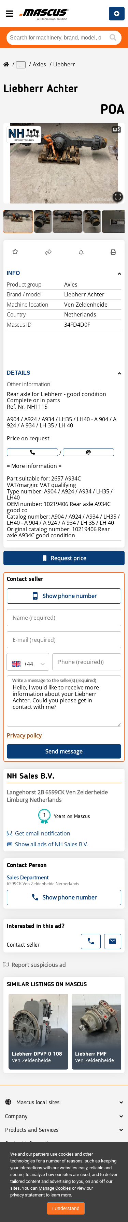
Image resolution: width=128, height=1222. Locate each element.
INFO (13, 273)
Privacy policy (24, 735)
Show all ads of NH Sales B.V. (51, 844)
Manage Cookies (55, 1188)
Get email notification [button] (42, 833)
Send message (64, 751)
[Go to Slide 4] (92, 221)
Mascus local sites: (38, 1102)
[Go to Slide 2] (43, 221)
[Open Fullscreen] (118, 197)
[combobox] (13, 663)
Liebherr (64, 64)
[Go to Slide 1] (18, 221)
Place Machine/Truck (117, 13)
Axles (39, 64)
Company (16, 1116)
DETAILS (18, 373)
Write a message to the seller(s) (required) (54, 680)
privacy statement (27, 1194)
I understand (66, 1208)
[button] (64, 163)
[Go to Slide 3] (68, 221)
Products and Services (31, 1130)
